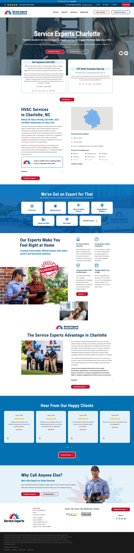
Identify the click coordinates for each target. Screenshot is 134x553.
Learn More (73, 1)
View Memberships (48, 494)
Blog (81, 509)
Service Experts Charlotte (74, 4)
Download (52, 91)
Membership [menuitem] (84, 12)
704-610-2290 (126, 4)
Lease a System (100, 12)
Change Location (87, 5)
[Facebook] (117, 518)
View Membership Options (76, 51)
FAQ (99, 4)
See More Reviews (66, 455)
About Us (81, 294)
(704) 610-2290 (55, 161)
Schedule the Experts (120, 12)
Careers (107, 4)
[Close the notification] (130, 1)
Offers (115, 4)
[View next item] (71, 447)
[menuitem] (7, 550)
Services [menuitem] (56, 12)
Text (36, 91)
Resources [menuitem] (74, 12)
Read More (19, 429)
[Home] (15, 12)
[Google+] (125, 518)
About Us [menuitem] (64, 12)
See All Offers (66, 99)
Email (43, 91)
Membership (88, 509)
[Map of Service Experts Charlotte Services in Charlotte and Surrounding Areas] (92, 118)
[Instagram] (119, 518)
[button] (126, 53)
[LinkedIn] (122, 518)
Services (67, 509)
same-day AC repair (39, 145)
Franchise (96, 509)
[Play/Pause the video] (121, 53)
